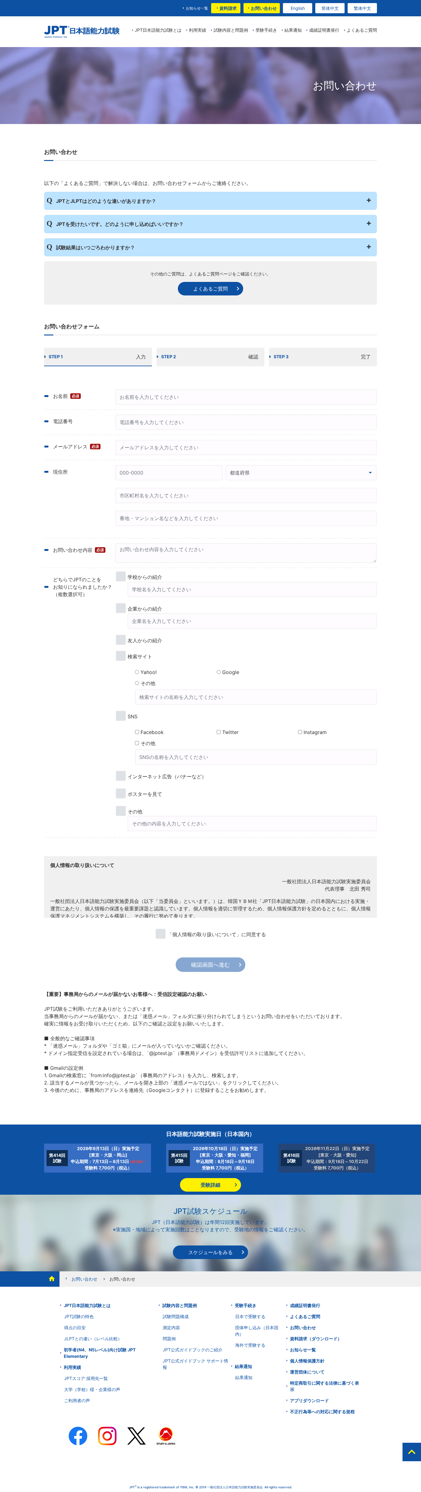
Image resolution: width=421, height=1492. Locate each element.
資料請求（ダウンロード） (316, 1338)
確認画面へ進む (210, 964)
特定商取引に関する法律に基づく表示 (324, 1386)
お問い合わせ (264, 8)
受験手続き (245, 1305)
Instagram (315, 732)
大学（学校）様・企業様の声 (92, 1389)
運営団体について (307, 1371)
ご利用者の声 (77, 1400)
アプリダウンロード (309, 1400)
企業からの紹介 (145, 609)
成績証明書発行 (305, 1305)
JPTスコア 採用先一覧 (86, 1378)
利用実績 (72, 1367)
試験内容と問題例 (179, 1305)
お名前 (66, 396)
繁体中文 (362, 8)
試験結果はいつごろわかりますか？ (95, 247)
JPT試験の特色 (79, 1316)
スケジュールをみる (210, 1252)
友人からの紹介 (145, 640)
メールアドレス (76, 446)
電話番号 (63, 421)
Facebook (152, 732)
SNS (132, 716)
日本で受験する (250, 1316)
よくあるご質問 (210, 289)
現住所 (60, 472)
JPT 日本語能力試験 (82, 31)
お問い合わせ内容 (78, 550)
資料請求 (228, 8)
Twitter (230, 732)
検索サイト (140, 656)
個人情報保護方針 (307, 1360)
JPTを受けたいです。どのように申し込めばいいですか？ (120, 224)
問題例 (169, 1338)
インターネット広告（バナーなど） (167, 776)
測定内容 (171, 1327)
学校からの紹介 (145, 577)
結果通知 (243, 1366)
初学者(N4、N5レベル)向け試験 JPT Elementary (100, 1353)
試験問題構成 (176, 1316)
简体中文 (330, 8)
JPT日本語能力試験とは (87, 1305)
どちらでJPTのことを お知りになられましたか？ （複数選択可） (82, 586)
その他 (148, 683)
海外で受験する (250, 1345)
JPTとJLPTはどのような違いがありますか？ (106, 201)
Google (230, 672)
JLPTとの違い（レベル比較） (93, 1338)
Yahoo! (149, 672)
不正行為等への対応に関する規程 (322, 1411)
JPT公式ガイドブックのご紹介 (193, 1349)
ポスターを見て (145, 794)
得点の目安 (75, 1327)
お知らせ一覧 (197, 8)
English (298, 8)
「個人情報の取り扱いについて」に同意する (216, 934)
